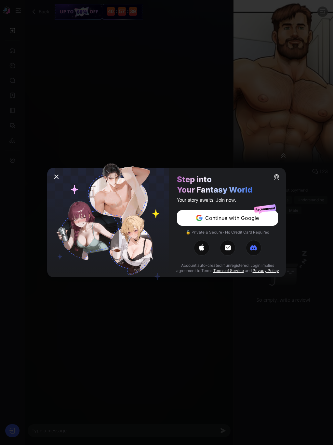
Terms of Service (228, 270)
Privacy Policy (266, 270)
